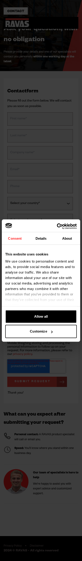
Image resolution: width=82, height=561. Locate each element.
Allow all (41, 316)
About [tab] (67, 239)
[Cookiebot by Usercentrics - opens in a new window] (58, 226)
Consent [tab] (15, 239)
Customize (38, 331)
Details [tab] (41, 239)
